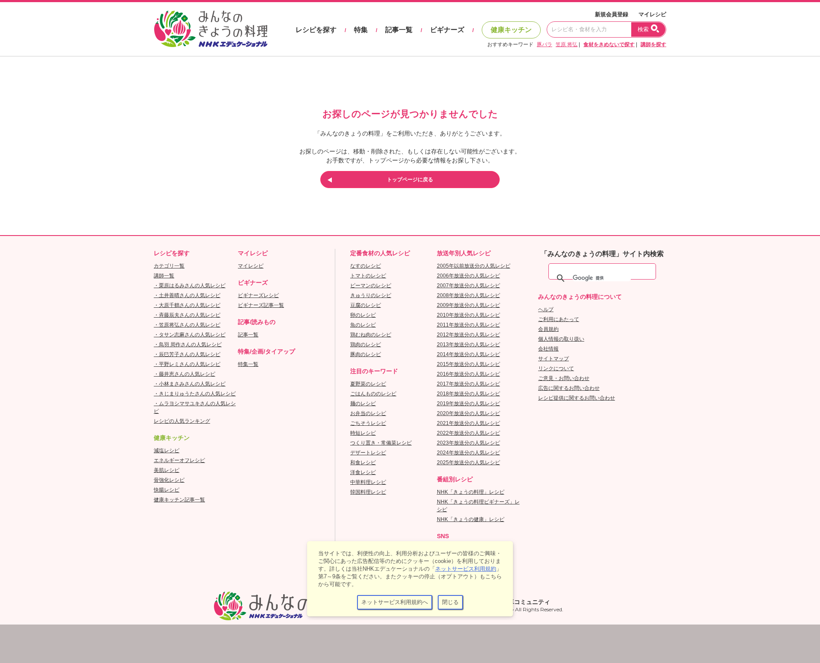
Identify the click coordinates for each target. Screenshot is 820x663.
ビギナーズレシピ (258, 295)
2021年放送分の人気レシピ (468, 423)
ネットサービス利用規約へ (394, 602)
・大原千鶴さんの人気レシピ (187, 305)
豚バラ (544, 44)
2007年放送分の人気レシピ (468, 286)
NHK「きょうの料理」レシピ (470, 492)
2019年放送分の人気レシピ (468, 404)
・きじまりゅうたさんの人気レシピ (195, 394)
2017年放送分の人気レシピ (468, 384)
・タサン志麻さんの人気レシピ (190, 335)
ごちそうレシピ (368, 423)
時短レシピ (363, 433)
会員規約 (548, 329)
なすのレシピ (365, 266)
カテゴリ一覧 (169, 266)
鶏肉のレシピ (365, 345)
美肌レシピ (166, 470)
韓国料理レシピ (368, 492)
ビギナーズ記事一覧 (261, 305)
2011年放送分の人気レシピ (468, 325)
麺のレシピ (363, 404)
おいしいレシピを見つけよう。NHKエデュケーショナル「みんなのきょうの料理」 (211, 29)
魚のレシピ (363, 325)
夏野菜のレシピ (368, 384)
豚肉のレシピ (365, 354)
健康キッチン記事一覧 (179, 500)
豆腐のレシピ (365, 305)
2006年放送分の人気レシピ (468, 276)
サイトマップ (553, 359)
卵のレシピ (363, 315)
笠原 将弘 (566, 44)
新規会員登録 (611, 14)
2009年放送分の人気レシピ (468, 305)
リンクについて (556, 368)
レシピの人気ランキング (182, 421)
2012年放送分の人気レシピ (468, 335)
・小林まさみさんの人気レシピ (190, 384)
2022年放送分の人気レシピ (468, 433)
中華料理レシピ (368, 482)
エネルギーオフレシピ (179, 460)
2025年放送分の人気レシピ (468, 463)
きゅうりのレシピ (370, 295)
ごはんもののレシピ (373, 394)
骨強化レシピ (169, 480)
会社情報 (548, 349)
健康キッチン (511, 29)
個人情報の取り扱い (561, 339)
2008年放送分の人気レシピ (468, 295)
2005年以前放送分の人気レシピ (473, 266)
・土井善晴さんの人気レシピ (187, 295)
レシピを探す (316, 29)
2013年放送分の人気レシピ (468, 345)
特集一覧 (248, 364)
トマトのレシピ (368, 276)
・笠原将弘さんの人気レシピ (187, 325)
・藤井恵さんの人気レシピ (184, 374)
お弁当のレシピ (368, 413)
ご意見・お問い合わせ (563, 378)
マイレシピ (652, 14)
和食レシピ (363, 463)
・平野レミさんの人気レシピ (187, 364)
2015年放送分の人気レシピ (468, 364)
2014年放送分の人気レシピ (468, 354)
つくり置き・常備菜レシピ (381, 443)
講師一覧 (164, 276)
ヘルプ (546, 309)
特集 (361, 29)
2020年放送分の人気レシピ (468, 413)
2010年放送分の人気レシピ (468, 315)
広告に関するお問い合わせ (569, 388)
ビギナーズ (447, 29)
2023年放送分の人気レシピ (468, 443)
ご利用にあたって (558, 319)
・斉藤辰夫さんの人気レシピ (187, 315)
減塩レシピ (166, 451)
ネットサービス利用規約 (465, 569)
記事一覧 (399, 29)
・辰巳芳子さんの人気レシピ (187, 354)
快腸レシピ (166, 490)
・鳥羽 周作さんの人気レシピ (188, 345)
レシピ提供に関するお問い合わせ (576, 398)
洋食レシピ (363, 472)
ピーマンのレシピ (370, 286)
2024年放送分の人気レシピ (468, 453)
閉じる (450, 602)
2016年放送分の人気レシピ (468, 374)
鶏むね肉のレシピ (370, 335)
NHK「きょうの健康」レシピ (470, 519)
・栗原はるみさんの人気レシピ (190, 286)
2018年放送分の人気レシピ (468, 394)
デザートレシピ (368, 453)
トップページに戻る (410, 180)
